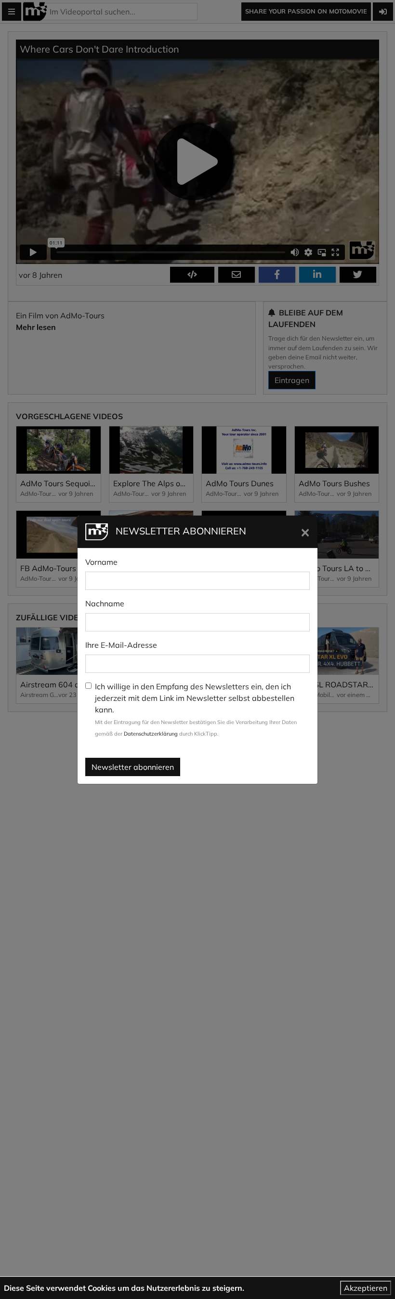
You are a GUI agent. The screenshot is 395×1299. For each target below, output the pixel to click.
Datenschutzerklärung (151, 733)
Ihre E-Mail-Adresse (121, 645)
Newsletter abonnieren (133, 767)
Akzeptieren (365, 1288)
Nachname (104, 603)
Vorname (101, 562)
